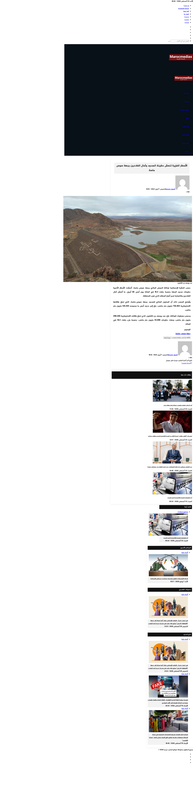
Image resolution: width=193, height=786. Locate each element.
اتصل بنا (186, 14)
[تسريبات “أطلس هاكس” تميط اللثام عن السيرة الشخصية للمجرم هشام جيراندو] (172, 432)
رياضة (187, 118)
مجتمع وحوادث (184, 110)
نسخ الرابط (167, 337)
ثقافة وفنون (185, 135)
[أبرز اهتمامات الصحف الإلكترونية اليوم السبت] (172, 494)
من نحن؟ (186, 6)
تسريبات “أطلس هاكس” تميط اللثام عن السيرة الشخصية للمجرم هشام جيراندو (170, 436)
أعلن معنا (186, 11)
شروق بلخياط (170, 189)
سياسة (187, 101)
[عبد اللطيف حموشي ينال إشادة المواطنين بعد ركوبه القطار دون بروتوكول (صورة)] (172, 463)
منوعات (187, 151)
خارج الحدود (185, 143)
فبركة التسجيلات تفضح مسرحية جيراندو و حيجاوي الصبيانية (169, 579)
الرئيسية (186, 93)
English (187, 22)
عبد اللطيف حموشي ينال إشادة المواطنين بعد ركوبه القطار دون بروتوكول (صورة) (169, 467)
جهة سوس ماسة (183, 333)
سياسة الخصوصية (183, 8)
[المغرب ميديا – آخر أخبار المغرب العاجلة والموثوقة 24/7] (181, 60)
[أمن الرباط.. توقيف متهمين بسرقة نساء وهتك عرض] (172, 401)
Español (186, 20)
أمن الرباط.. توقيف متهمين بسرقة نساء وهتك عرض (177, 405)
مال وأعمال (185, 126)
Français (186, 17)
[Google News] (187, 363)
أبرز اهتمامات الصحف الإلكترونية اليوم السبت (179, 498)
